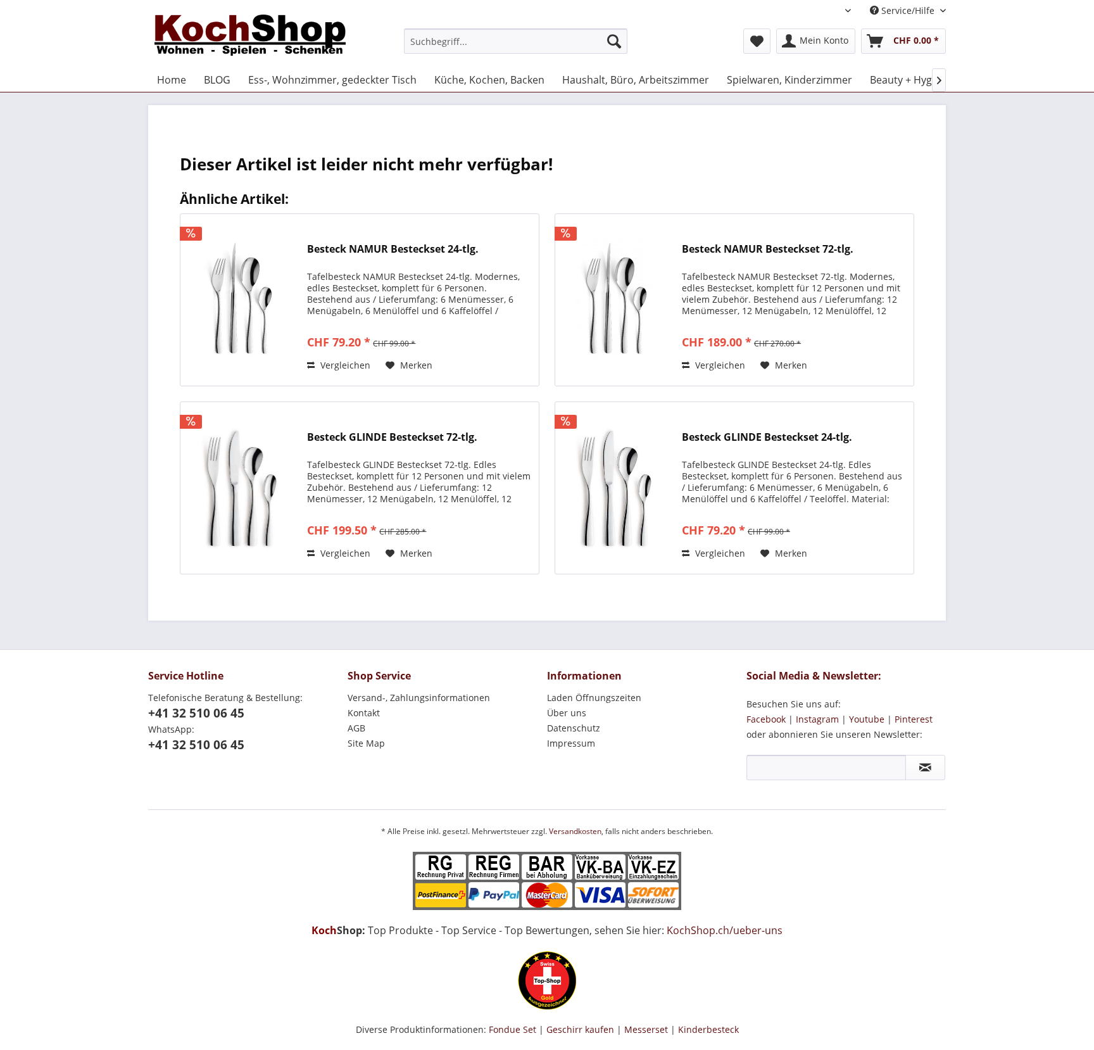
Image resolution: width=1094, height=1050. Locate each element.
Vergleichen (344, 365)
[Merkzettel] (756, 41)
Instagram (817, 719)
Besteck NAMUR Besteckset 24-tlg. (393, 249)
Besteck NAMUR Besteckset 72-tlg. (767, 249)
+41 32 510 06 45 (196, 713)
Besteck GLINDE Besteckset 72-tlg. (392, 437)
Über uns (566, 713)
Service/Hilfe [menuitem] (908, 10)
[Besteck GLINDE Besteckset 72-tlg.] (240, 488)
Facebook (766, 719)
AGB (356, 728)
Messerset (646, 1029)
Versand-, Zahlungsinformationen (419, 698)
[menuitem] (515, 41)
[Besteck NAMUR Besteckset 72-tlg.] (615, 300)
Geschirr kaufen (580, 1029)
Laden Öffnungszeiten (594, 698)
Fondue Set (512, 1029)
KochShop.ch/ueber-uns (725, 930)
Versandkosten (575, 831)
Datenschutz (573, 728)
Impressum (571, 743)
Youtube (866, 719)
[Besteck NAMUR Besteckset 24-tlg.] (240, 300)
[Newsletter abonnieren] (925, 767)
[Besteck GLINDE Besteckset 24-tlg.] (615, 488)
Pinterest (914, 719)
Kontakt (364, 713)
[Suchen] (614, 41)
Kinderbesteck (708, 1029)
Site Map (366, 743)
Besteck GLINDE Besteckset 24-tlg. (767, 437)
